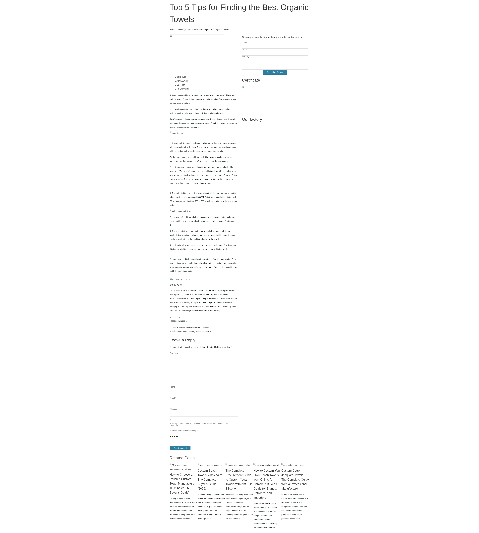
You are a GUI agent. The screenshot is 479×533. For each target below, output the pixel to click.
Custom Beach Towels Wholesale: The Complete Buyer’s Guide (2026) (210, 479)
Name (173, 387)
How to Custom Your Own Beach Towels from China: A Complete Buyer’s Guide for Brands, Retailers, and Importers (267, 484)
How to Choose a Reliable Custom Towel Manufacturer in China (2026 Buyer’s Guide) (182, 483)
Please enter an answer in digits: (184, 431)
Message (246, 57)
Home (172, 30)
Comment (175, 353)
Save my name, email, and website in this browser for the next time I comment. (199, 425)
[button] (174, 319)
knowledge (181, 30)
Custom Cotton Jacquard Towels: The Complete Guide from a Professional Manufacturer (295, 479)
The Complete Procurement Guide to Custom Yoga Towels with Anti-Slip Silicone (239, 479)
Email (173, 398)
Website (173, 409)
